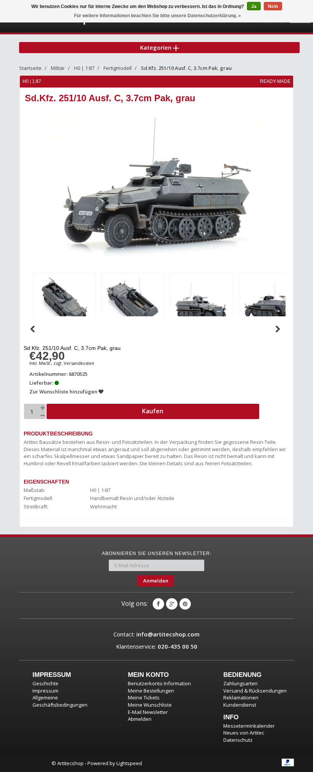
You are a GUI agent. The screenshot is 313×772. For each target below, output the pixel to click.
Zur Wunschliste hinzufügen (63, 391)
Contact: (156, 634)
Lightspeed (129, 763)
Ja (254, 6)
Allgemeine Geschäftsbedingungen (59, 701)
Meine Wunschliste (150, 704)
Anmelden (155, 580)
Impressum (45, 690)
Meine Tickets (144, 697)
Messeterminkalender (249, 725)
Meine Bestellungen (151, 690)
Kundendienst (239, 704)
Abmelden (140, 718)
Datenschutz (238, 739)
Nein (273, 6)
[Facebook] (158, 604)
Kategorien (156, 47)
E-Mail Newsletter (148, 712)
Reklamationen (240, 697)
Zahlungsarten (240, 683)
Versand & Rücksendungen (255, 690)
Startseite (30, 68)
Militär (58, 68)
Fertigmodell (117, 68)
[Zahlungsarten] (288, 762)
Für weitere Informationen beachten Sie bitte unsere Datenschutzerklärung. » (157, 15)
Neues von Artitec (243, 732)
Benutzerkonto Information (159, 683)
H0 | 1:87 (84, 68)
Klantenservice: (156, 646)
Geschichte (45, 683)
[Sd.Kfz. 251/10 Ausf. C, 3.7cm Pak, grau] (64, 302)
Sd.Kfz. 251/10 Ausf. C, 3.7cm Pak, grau (186, 68)
